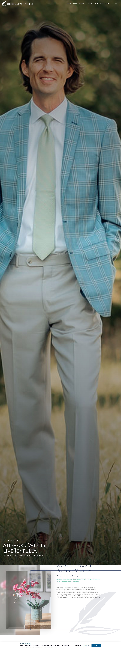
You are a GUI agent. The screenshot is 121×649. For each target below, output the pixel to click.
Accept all (96, 645)
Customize (78, 645)
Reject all (87, 645)
